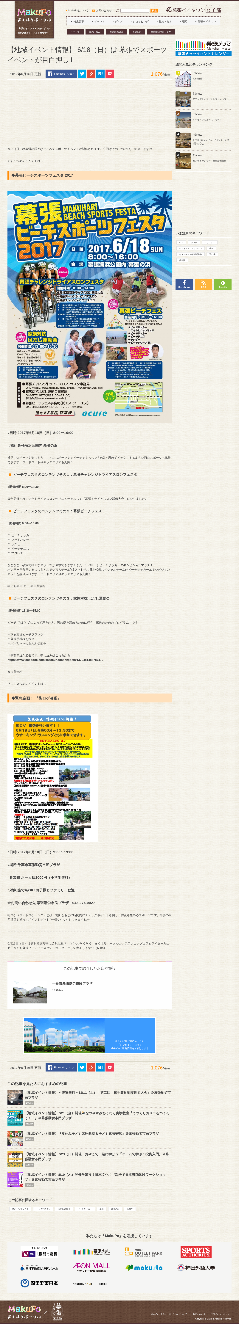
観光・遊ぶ (94, 31)
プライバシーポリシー (221, 1314)
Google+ (91, 74)
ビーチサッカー (85, 1209)
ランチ (194, 242)
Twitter (82, 74)
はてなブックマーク (100, 74)
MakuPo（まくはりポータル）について (169, 1314)
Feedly (223, 287)
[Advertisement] (89, 113)
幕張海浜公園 (116, 31)
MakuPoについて (78, 10)
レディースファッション (190, 248)
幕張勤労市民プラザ (161, 31)
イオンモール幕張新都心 (190, 254)
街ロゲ (130, 1209)
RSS (203, 287)
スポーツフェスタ (20, 1209)
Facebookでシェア (64, 73)
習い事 (212, 254)
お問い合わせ (104, 10)
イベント (75, 31)
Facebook (184, 287)
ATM (181, 242)
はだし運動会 (64, 1209)
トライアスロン (43, 1209)
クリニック (209, 242)
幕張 (102, 1209)
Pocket (109, 74)
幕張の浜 (137, 31)
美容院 (182, 260)
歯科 (211, 248)
